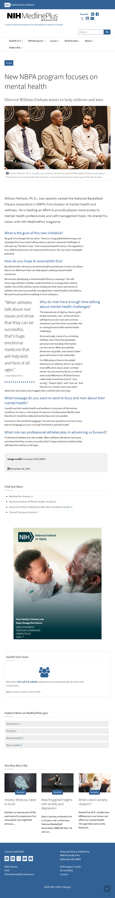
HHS (58, 887)
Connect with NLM (14, 851)
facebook (96, 14)
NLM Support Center (70, 866)
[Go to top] (107, 888)
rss (92, 14)
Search (107, 32)
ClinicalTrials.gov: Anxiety (22, 512)
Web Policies (11, 866)
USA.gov (66, 887)
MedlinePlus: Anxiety (19, 496)
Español (84, 14)
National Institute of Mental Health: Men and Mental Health (39, 507)
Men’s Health (13, 745)
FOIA (6, 870)
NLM (46, 887)
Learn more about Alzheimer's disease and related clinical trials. (28, 631)
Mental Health (13, 738)
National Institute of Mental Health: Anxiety (31, 501)
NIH (52, 887)
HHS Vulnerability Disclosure (19, 874)
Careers (64, 874)
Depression (12, 723)
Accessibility (66, 870)
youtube (86, 18)
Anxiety (9, 63)
